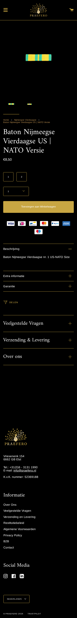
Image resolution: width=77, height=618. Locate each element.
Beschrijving (11, 248)
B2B (6, 541)
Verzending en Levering (19, 517)
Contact (8, 547)
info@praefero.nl (24, 470)
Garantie (9, 286)
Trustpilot (34, 614)
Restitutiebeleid (13, 523)
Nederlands (14, 599)
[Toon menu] (5, 10)
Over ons (12, 356)
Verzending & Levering (26, 340)
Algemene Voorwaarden (19, 529)
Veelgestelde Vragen (23, 323)
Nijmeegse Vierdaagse (25, 120)
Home (6, 120)
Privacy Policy (12, 535)
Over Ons (9, 504)
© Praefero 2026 (13, 614)
